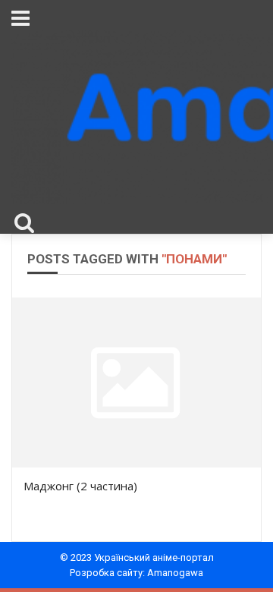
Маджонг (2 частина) (80, 485)
